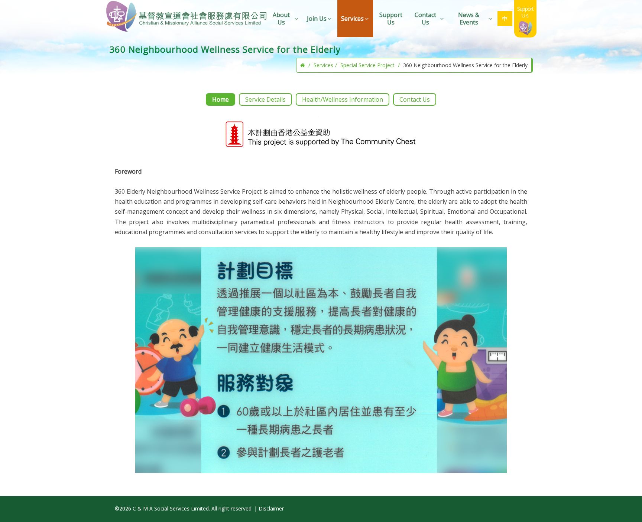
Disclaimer (271, 508)
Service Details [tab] (265, 99)
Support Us (390, 18)
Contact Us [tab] (414, 99)
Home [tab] (220, 99)
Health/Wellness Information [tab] (342, 99)
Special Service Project (367, 65)
